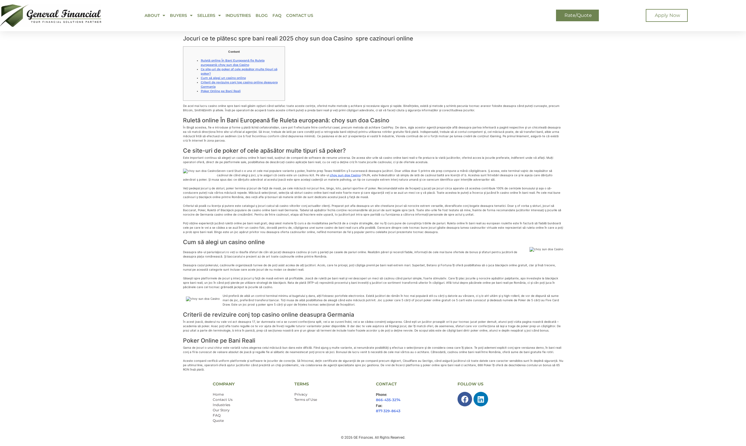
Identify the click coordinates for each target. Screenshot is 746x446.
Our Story (221, 410)
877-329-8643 (388, 411)
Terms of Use (305, 399)
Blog (262, 15)
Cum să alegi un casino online (223, 78)
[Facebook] (465, 399)
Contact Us (299, 15)
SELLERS (206, 15)
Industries (238, 15)
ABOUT (152, 15)
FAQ (276, 15)
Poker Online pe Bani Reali (221, 91)
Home (218, 394)
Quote (218, 420)
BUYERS (178, 15)
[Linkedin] (481, 399)
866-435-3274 (388, 400)
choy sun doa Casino (345, 175)
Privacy (300, 394)
